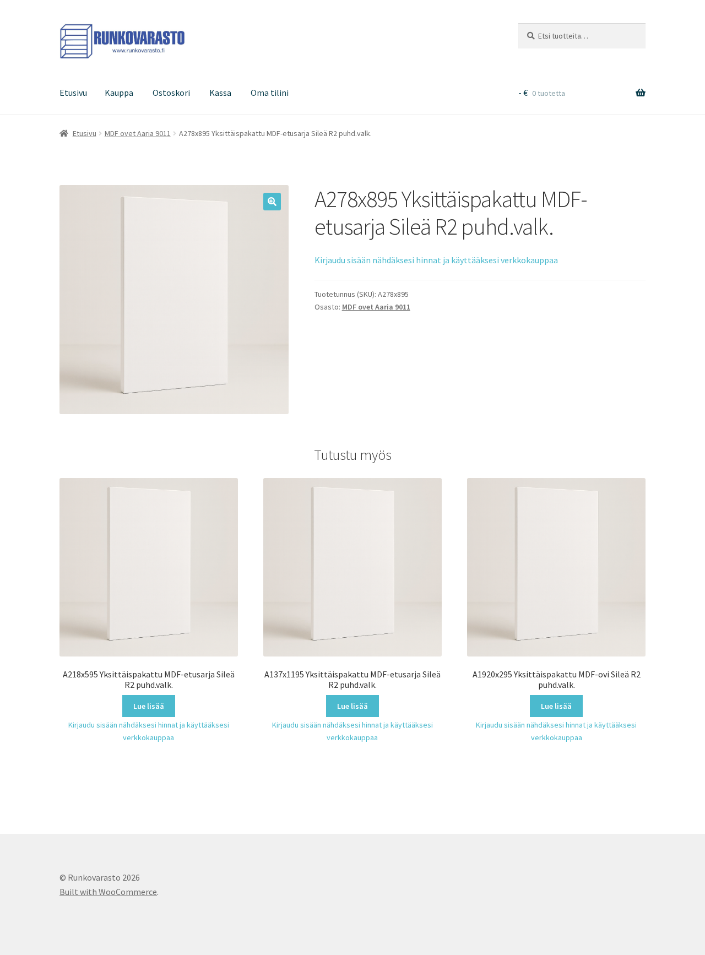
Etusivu (73, 92)
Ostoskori (171, 92)
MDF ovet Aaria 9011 (138, 133)
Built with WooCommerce (108, 891)
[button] (272, 201)
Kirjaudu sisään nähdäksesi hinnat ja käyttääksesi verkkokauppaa (436, 259)
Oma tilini (270, 92)
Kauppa (119, 92)
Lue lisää (148, 706)
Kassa (220, 92)
